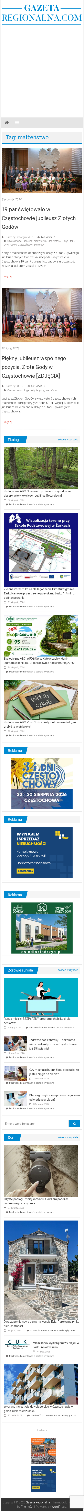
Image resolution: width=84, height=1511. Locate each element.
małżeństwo (40, 241)
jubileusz (27, 241)
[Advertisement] (42, 69)
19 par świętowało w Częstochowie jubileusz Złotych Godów (39, 218)
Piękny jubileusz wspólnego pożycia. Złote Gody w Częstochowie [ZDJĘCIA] (34, 367)
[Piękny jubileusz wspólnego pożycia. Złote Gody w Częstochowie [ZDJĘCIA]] (42, 315)
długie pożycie (30, 390)
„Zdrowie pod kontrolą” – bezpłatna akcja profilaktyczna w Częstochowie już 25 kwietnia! (53, 1044)
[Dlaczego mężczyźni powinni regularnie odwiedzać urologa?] (15, 1098)
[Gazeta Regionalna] (7, 122)
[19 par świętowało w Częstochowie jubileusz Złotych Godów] (42, 170)
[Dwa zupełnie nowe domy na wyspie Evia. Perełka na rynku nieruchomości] (41, 1270)
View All (68, 439)
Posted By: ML (12, 386)
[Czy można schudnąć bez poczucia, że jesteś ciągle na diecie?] (15, 1073)
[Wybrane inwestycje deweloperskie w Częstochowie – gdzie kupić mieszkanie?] (41, 1384)
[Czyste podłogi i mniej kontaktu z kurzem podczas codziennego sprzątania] (41, 1171)
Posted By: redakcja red (17, 237)
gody (41, 390)
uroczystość (54, 241)
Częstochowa (14, 241)
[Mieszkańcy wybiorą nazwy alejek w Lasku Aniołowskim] (17, 1344)
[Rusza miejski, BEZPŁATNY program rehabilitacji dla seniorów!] (41, 997)
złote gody (39, 244)
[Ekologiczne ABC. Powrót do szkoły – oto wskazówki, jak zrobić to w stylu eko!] (41, 699)
